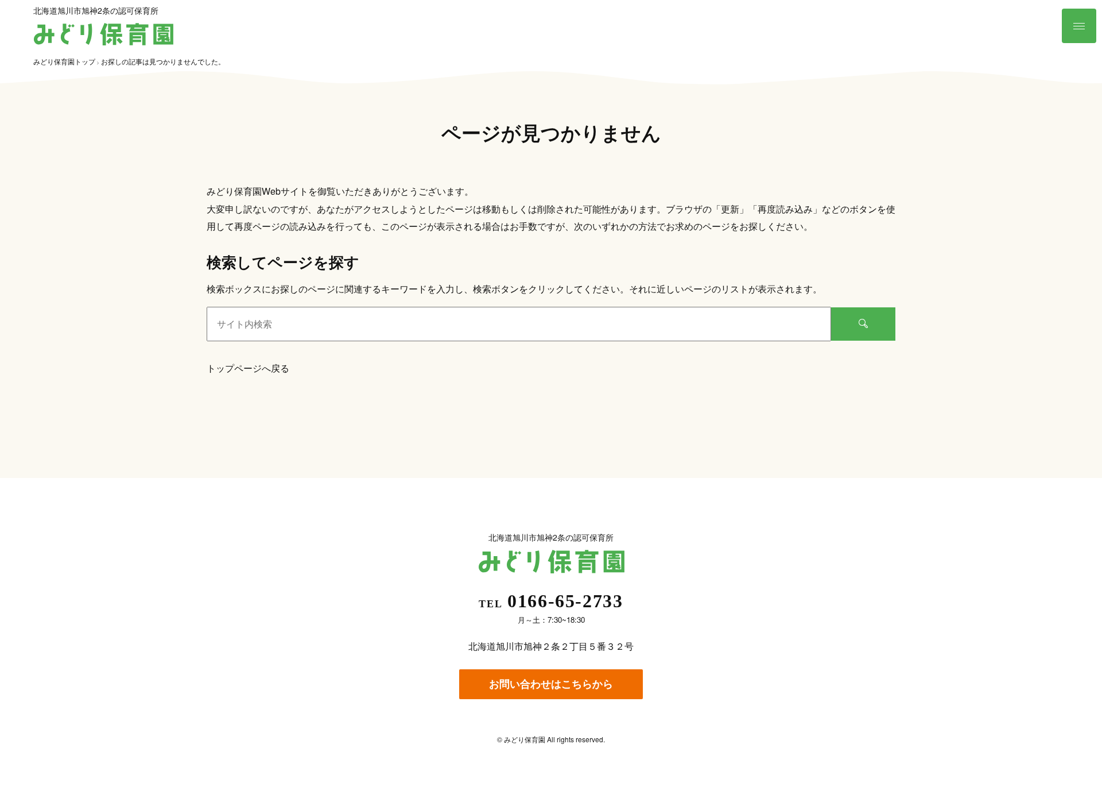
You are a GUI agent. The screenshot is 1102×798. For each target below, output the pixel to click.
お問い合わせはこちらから (551, 683)
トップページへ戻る (248, 368)
